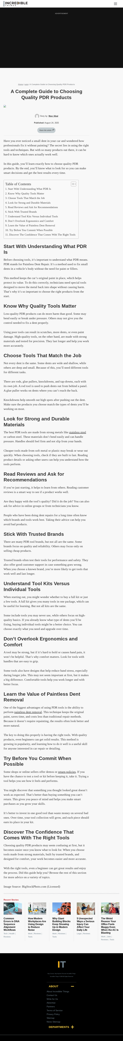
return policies (67, 771)
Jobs (109, 937)
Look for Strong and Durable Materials (29, 202)
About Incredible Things (58, 991)
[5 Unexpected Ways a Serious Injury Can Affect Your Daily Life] (86, 908)
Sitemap (50, 1018)
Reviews (7, 937)
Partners (51, 1006)
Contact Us (52, 995)
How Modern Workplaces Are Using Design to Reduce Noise (37, 924)
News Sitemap (53, 1022)
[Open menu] (116, 3)
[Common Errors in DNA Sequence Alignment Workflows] (13, 908)
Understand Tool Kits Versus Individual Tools (33, 216)
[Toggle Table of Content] (72, 184)
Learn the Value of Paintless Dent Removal (31, 225)
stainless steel (77, 432)
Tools (30, 937)
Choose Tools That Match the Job (26, 198)
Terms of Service (55, 1010)
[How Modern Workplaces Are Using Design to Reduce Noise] (37, 908)
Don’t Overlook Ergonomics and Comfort (31, 220)
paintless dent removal (28, 712)
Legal (79, 934)
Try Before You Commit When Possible (31, 230)
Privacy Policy (53, 1014)
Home (20, 84)
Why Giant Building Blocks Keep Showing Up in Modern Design (61, 924)
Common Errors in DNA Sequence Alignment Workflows (11, 924)
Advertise (51, 1003)
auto (26, 84)
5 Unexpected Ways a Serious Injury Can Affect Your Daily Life (85, 924)
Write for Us (52, 999)
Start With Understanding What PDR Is (29, 188)
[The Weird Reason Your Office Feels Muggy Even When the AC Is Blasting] (110, 908)
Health (12, 934)
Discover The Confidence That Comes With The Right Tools (42, 234)
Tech (6, 934)
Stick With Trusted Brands (22, 211)
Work (30, 934)
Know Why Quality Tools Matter (26, 193)
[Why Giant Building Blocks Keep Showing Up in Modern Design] (61, 908)
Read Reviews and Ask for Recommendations (33, 207)
